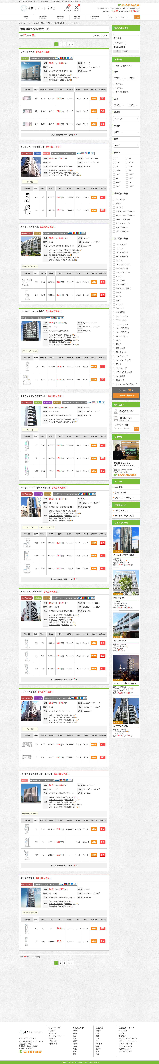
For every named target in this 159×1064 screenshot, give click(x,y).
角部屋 (118, 292)
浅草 (97, 1054)
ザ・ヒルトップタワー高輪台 (123, 555)
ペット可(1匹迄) (122, 328)
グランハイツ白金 (119, 640)
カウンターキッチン (124, 360)
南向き (118, 300)
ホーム (26, 17)
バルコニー (120, 276)
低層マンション (122, 227)
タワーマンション (123, 223)
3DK (118, 174)
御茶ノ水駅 (66, 260)
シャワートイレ (122, 316)
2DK (130, 166)
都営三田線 (53, 80)
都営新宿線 (53, 75)
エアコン (119, 248)
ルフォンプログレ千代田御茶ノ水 (44, 488)
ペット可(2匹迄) (122, 332)
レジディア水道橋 (37, 692)
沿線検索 (60, 17)
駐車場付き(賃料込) (123, 288)
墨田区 (75, 1049)
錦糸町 (98, 1031)
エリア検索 (43, 17)
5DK (118, 186)
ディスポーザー (122, 368)
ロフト (118, 340)
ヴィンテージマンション (125, 215)
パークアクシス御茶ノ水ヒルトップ (45, 774)
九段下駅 (66, 422)
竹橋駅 (65, 335)
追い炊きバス (121, 352)
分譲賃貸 (119, 207)
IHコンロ (119, 304)
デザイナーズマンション (125, 211)
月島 (97, 1051)
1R (117, 158)
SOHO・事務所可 (123, 219)
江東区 (75, 1031)
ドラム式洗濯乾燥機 (124, 372)
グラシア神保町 (36, 878)
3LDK (131, 174)
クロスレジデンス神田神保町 (42, 396)
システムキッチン (123, 356)
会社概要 (77, 17)
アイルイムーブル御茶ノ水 (41, 147)
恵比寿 (98, 1049)
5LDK (131, 186)
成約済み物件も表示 (124, 66)
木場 (97, 1038)
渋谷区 (75, 1046)
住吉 (97, 1036)
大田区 (75, 1051)
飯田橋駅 (66, 722)
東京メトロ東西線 (55, 335)
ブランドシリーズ (123, 231)
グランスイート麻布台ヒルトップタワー (126, 683)
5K (130, 182)
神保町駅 (62, 75)
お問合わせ (95, 17)
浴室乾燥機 (120, 348)
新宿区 (75, 1041)
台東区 (75, 1033)
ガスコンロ (120, 280)
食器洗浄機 (120, 376)
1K (130, 158)
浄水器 (118, 364)
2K (117, 166)
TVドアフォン (121, 320)
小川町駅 (62, 255)
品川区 (75, 1038)
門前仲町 (99, 1044)
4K (117, 178)
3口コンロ (120, 380)
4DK (131, 178)
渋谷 (97, 1041)
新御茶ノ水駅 (70, 175)
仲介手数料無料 (122, 92)
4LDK (118, 182)
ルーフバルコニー (123, 272)
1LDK (131, 162)
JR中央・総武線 (54, 260)
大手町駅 (68, 337)
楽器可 (118, 203)
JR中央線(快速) (54, 622)
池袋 (97, 1046)
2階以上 (119, 260)
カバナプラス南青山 (120, 726)
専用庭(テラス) (122, 268)
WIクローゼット (122, 336)
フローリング (121, 244)
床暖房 (118, 344)
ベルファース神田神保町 (40, 592)
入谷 (97, 1033)
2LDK (118, 170)
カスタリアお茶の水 (38, 227)
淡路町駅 (68, 257)
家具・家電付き (122, 284)
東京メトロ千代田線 (56, 175)
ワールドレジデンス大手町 (41, 311)
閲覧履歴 (77, 8)
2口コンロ (120, 308)
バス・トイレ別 (122, 252)
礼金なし (119, 88)
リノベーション (122, 324)
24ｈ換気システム (123, 264)
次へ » (70, 44)
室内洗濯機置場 (122, 256)
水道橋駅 (65, 622)
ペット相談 (120, 199)
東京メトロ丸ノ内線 (56, 257)
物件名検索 (53, 1044)
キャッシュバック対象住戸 (126, 384)
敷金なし (119, 84)
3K (130, 170)
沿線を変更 (119, 43)
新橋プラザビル (119, 598)
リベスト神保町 (36, 52)
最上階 (118, 296)
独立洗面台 (120, 312)
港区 (74, 1036)
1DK (117, 162)
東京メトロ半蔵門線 (56, 78)
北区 (74, 1054)
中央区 (75, 1044)
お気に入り (67, 8)
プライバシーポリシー (57, 1036)
